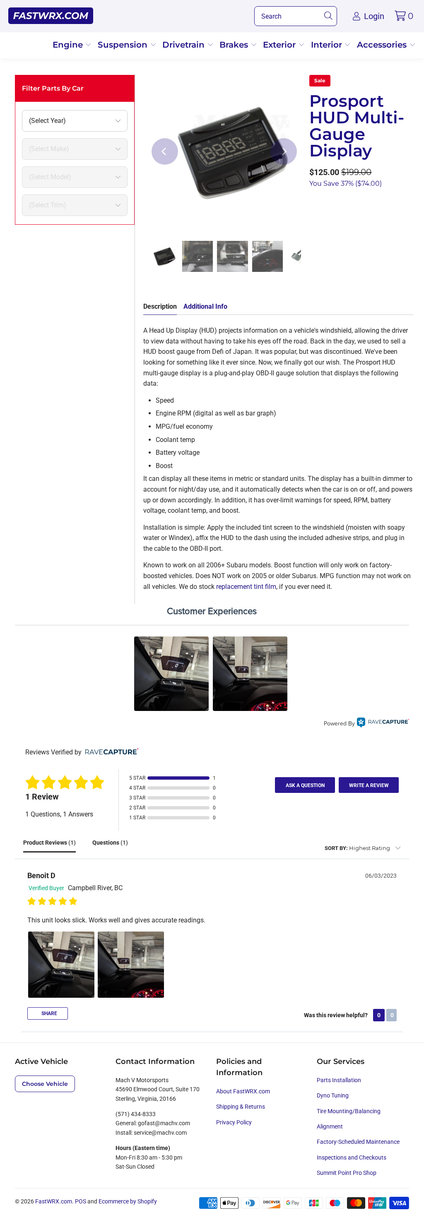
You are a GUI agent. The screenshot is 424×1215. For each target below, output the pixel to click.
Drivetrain (184, 45)
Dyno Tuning (333, 1095)
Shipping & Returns (240, 1106)
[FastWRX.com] (50, 16)
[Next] (283, 151)
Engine (69, 45)
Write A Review (369, 785)
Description (160, 306)
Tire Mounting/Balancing (349, 1111)
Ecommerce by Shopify (128, 1201)
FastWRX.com (53, 1201)
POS (80, 1201)
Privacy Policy (234, 1122)
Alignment (330, 1126)
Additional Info (205, 306)
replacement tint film (246, 587)
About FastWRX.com (243, 1091)
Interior (327, 45)
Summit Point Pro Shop (346, 1172)
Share (48, 1013)
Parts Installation (339, 1080)
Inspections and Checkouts (351, 1157)
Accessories (383, 45)
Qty (314, 205)
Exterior (280, 45)
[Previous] (165, 151)
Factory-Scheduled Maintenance (358, 1141)
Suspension (124, 45)
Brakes (235, 45)
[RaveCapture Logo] (383, 724)
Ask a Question (305, 785)
